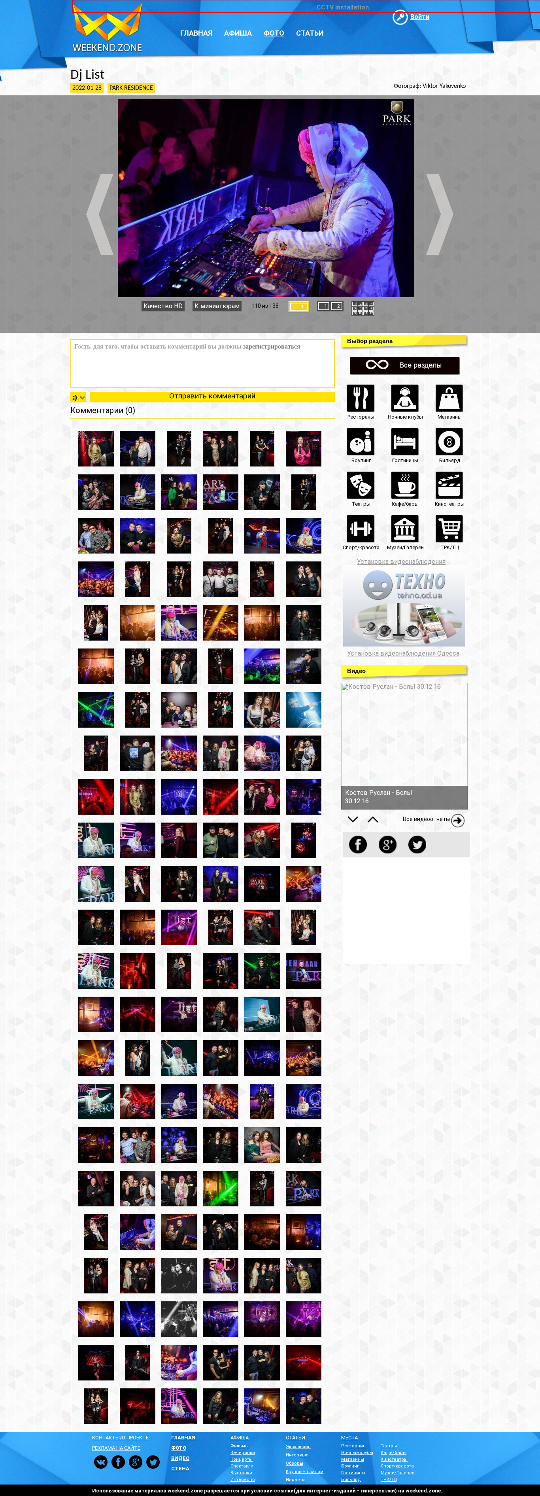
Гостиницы (353, 1472)
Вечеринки (242, 1452)
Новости (295, 1480)
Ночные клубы (357, 1452)
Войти (419, 17)
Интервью (297, 1455)
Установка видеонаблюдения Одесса (403, 653)
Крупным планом (304, 1471)
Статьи (310, 33)
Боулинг (350, 1466)
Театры (389, 1446)
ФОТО (178, 1448)
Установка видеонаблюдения (401, 561)
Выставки (241, 1472)
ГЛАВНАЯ (183, 1438)
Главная (196, 33)
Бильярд (351, 1479)
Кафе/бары (393, 1452)
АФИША (239, 1438)
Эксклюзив (298, 1446)
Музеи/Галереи (398, 1472)
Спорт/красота (397, 1466)
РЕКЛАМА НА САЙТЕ (116, 1448)
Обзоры (294, 1463)
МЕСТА (349, 1438)
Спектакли (241, 1466)
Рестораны (353, 1446)
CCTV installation (343, 7)
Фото (274, 33)
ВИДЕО (180, 1458)
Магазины (352, 1459)
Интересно (242, 1479)
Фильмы (239, 1446)
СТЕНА (180, 1468)
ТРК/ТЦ (389, 1479)
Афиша (238, 33)
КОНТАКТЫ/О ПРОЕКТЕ (120, 1438)
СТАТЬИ (295, 1438)
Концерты (241, 1459)
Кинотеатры (394, 1459)
